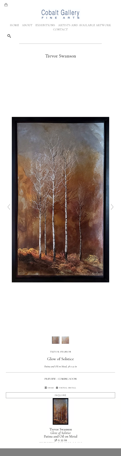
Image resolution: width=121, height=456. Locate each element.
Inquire (60, 395)
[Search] (9, 36)
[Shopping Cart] (6, 4)
